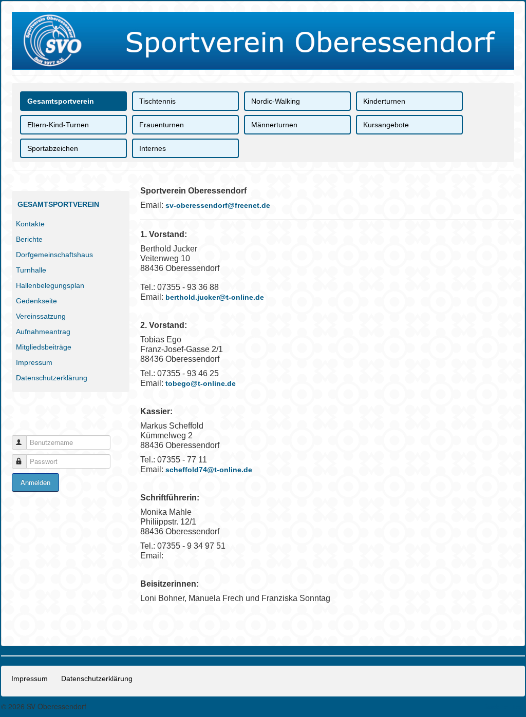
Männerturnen (274, 125)
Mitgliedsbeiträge (43, 347)
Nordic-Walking (275, 101)
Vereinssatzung (41, 316)
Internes (152, 148)
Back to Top (504, 707)
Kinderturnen (384, 101)
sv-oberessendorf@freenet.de (217, 205)
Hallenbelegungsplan (50, 285)
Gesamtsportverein (60, 101)
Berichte (29, 239)
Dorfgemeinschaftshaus (54, 254)
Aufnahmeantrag (43, 331)
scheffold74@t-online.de (208, 470)
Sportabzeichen (52, 148)
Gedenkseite (36, 301)
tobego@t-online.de (200, 383)
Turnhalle (31, 270)
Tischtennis (157, 101)
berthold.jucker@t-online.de (214, 297)
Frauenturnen (161, 125)
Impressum (34, 362)
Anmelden (35, 482)
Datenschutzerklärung (51, 378)
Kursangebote (386, 125)
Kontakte (30, 224)
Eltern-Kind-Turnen (58, 125)
